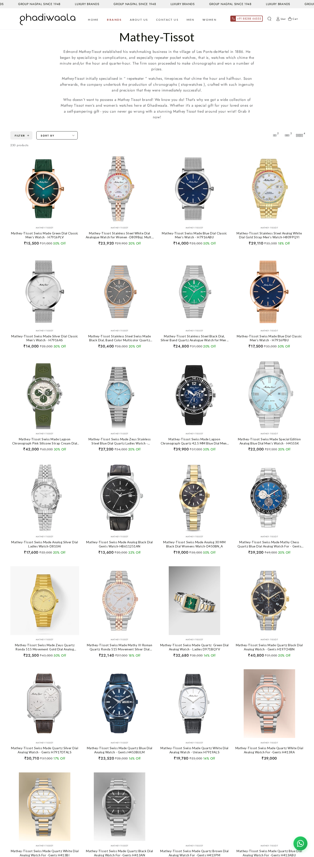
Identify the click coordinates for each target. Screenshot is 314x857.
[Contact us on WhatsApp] (300, 843)
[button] (269, 18)
